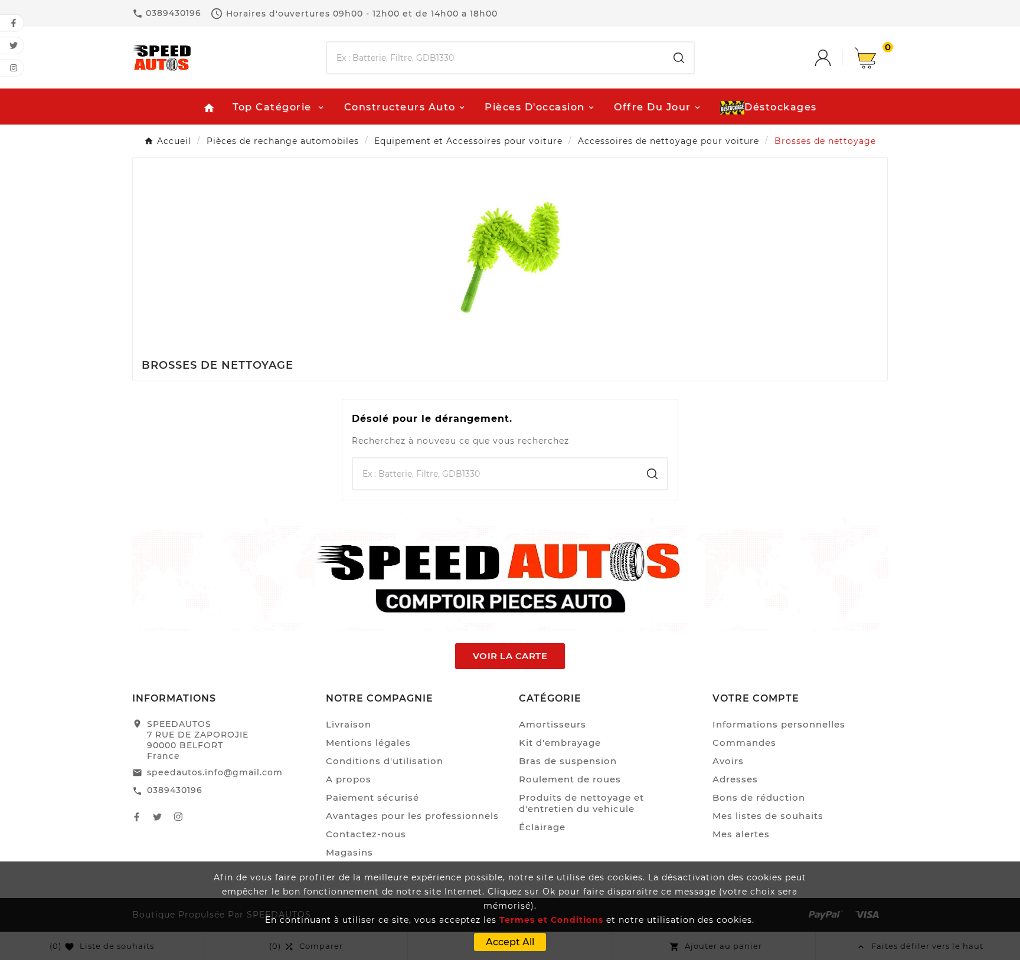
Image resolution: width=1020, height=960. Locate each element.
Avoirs (728, 760)
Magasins (349, 852)
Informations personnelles (778, 724)
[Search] (679, 58)
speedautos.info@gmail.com (215, 772)
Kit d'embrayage (560, 742)
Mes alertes (741, 834)
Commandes (744, 742)
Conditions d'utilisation (384, 760)
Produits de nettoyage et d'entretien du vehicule (581, 803)
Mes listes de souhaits (767, 815)
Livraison (348, 724)
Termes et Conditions (551, 920)
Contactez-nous (366, 834)
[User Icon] (835, 58)
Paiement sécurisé (372, 797)
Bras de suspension (568, 760)
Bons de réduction (758, 797)
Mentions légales (368, 742)
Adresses (735, 779)
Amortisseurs (552, 724)
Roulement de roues (570, 779)
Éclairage (542, 827)
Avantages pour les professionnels (412, 815)
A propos (348, 779)
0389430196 (174, 790)
